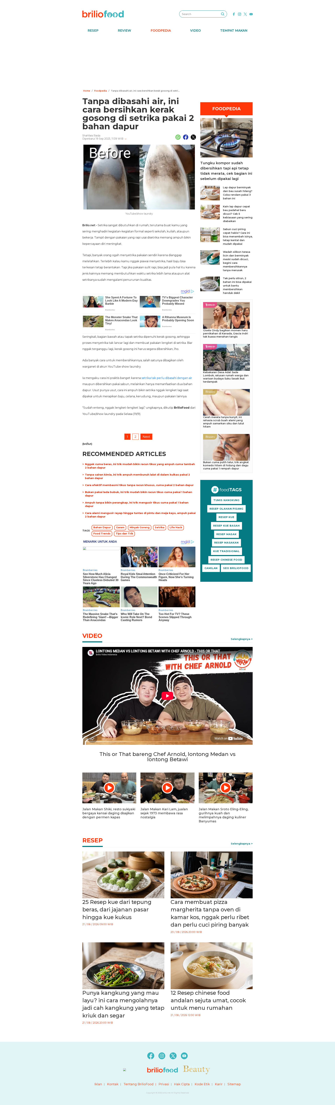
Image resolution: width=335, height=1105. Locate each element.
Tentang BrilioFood (139, 1084)
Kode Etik (202, 1084)
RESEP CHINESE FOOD (226, 559)
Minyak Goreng (140, 527)
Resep (93, 30)
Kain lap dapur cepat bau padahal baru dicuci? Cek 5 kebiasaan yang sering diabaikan (237, 214)
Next (146, 437)
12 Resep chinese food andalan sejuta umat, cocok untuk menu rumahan (208, 1000)
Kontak (112, 1084)
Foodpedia (161, 30)
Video (195, 30)
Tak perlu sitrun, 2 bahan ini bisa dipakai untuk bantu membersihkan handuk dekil (237, 286)
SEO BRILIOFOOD (235, 568)
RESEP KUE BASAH (226, 525)
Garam (120, 527)
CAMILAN (211, 568)
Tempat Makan (233, 30)
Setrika (159, 527)
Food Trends (101, 533)
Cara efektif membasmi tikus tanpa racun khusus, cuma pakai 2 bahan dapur (139, 485)
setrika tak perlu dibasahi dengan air (167, 378)
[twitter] (245, 13)
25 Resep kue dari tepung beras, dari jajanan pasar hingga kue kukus (116, 910)
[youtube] (251, 13)
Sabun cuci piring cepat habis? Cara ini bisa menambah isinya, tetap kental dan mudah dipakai (238, 236)
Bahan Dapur (102, 527)
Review (124, 30)
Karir (218, 1084)
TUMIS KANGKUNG (226, 500)
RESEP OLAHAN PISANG (226, 508)
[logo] (103, 13)
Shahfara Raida (91, 135)
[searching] (222, 14)
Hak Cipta (182, 1084)
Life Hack (176, 527)
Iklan (98, 1084)
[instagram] (239, 13)
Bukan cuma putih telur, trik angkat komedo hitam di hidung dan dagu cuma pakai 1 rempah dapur (226, 465)
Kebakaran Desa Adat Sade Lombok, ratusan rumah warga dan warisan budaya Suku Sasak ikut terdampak (226, 377)
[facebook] (233, 13)
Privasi (164, 1084)
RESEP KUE (226, 517)
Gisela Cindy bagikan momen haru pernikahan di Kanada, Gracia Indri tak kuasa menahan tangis (225, 333)
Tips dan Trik (124, 533)
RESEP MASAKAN (226, 542)
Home (86, 90)
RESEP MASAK (226, 534)
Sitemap (234, 1084)
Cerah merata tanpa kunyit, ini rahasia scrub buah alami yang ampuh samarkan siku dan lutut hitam (223, 422)
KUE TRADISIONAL (226, 551)
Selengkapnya (240, 639)
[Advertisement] (167, 62)
